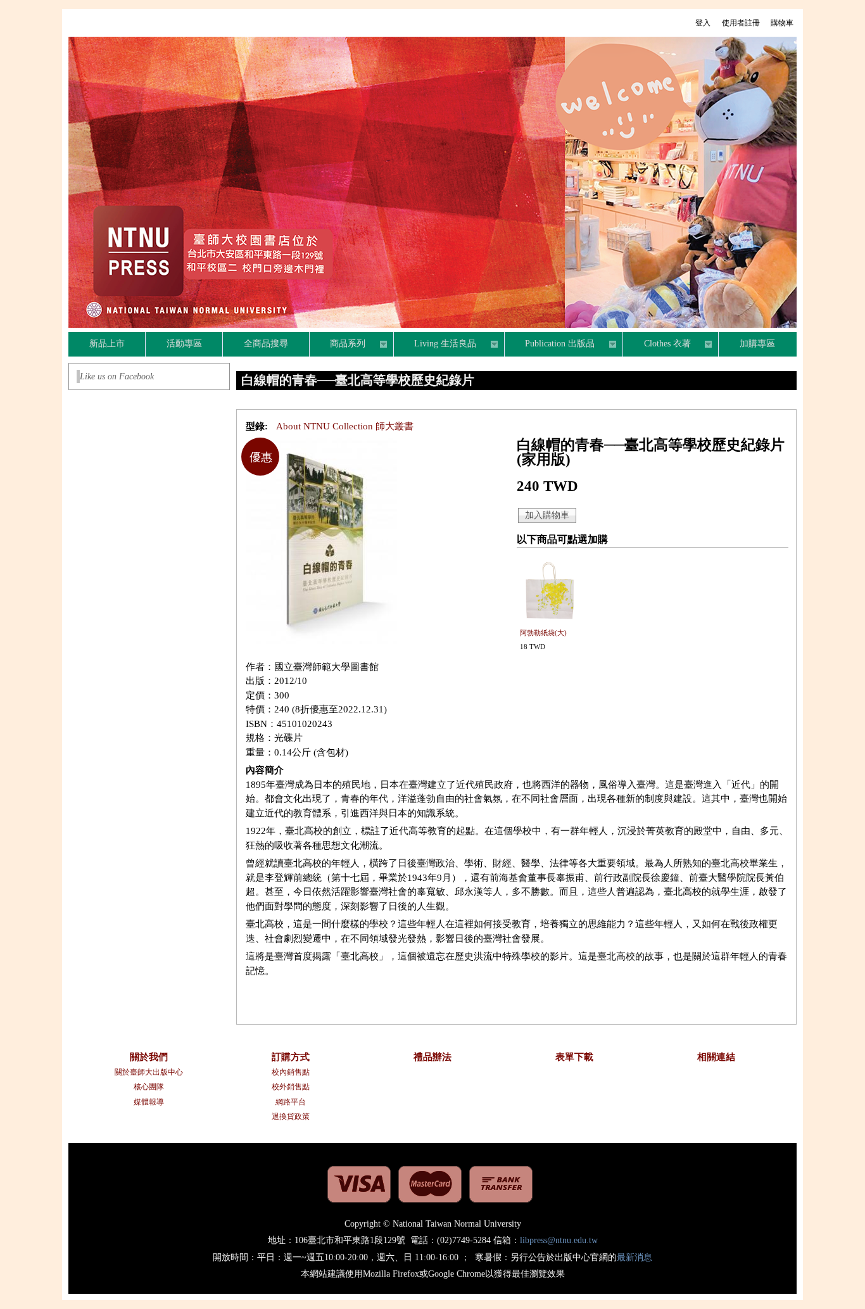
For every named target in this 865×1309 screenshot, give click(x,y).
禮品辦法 (432, 1057)
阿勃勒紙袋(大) (543, 632)
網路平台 (290, 1101)
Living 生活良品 (435, 345)
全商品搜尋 (266, 343)
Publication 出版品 (550, 345)
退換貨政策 (291, 1116)
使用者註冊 (741, 22)
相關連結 (716, 1057)
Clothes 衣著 (657, 345)
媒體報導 (149, 1101)
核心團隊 (149, 1086)
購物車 (782, 22)
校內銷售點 (291, 1072)
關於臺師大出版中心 (149, 1072)
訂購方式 (291, 1057)
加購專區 (757, 343)
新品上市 (107, 343)
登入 (702, 22)
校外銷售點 (291, 1086)
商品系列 (338, 345)
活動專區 (184, 343)
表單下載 (574, 1057)
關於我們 (149, 1057)
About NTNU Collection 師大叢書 (345, 426)
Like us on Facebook (117, 376)
